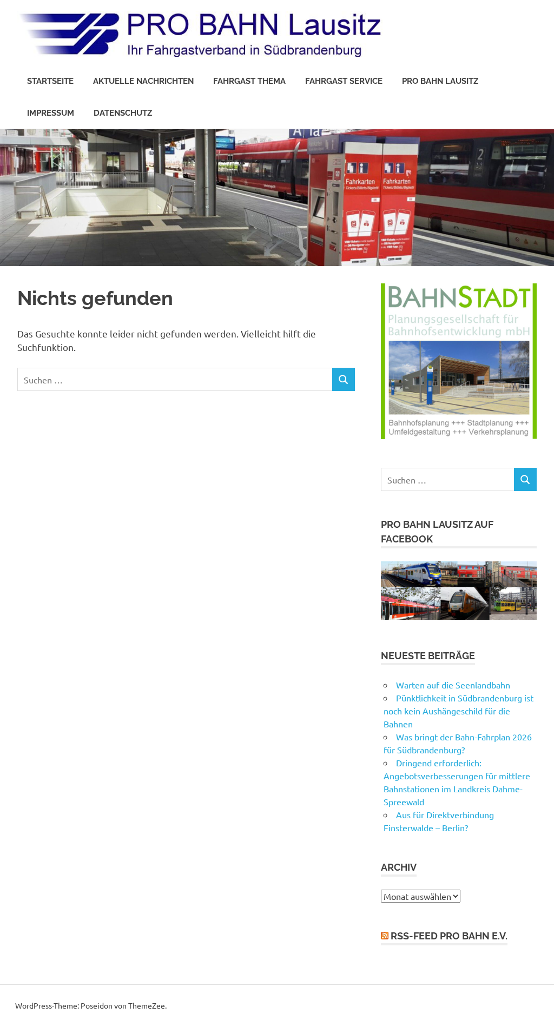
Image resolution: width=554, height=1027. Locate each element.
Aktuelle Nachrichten (143, 81)
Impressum (50, 113)
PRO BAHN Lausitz (440, 81)
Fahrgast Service (343, 81)
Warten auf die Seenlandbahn (453, 684)
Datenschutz (123, 113)
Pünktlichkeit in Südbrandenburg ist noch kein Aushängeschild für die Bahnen (458, 710)
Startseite (50, 81)
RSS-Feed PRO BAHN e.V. (449, 936)
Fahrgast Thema (249, 81)
